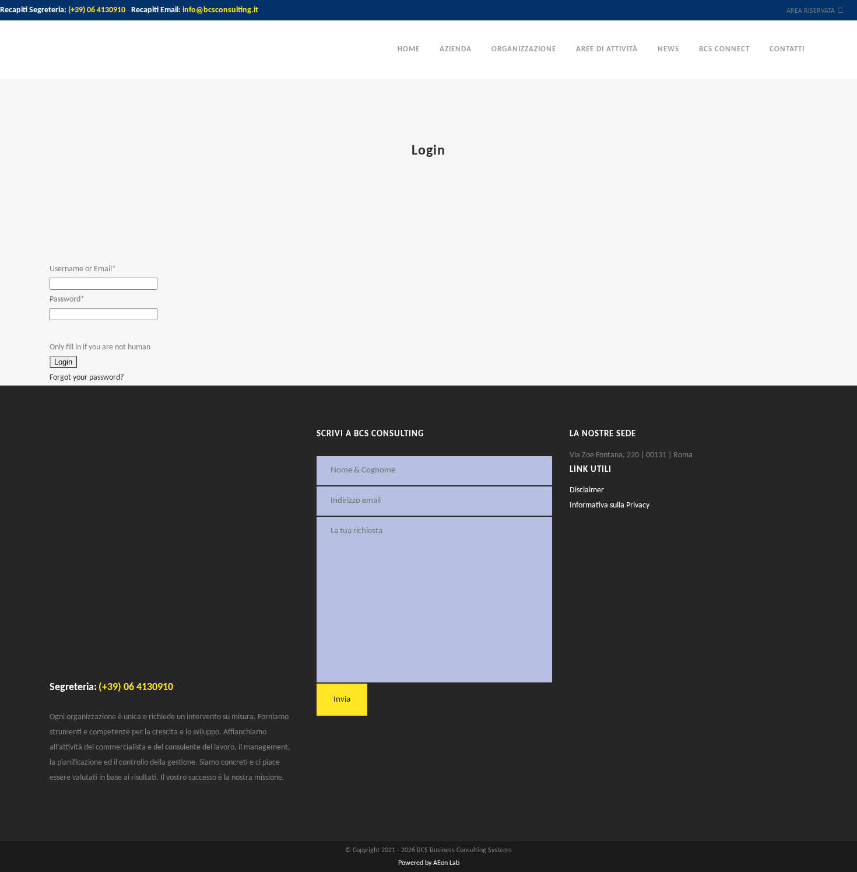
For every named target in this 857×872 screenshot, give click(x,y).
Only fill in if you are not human (100, 347)
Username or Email (83, 269)
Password (67, 299)
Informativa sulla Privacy (609, 505)
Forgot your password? (87, 377)
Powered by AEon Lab (428, 863)
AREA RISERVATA (810, 11)
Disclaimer (587, 490)
